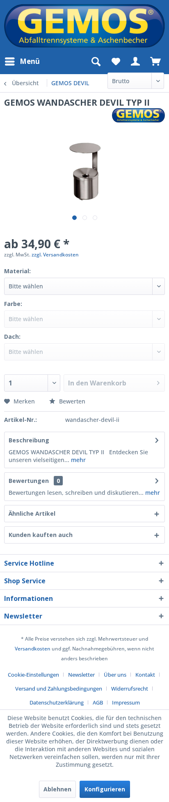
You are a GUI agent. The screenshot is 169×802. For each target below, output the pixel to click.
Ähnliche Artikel (32, 513)
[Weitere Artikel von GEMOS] (138, 115)
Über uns (115, 674)
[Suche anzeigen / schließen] (95, 61)
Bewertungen (29, 481)
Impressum (126, 702)
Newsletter (81, 674)
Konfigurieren (104, 789)
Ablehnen (57, 789)
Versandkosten (32, 648)
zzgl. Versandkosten (55, 254)
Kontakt (145, 674)
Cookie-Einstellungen (33, 674)
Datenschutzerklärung (57, 702)
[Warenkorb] (156, 61)
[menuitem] (22, 61)
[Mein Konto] (136, 61)
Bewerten (71, 401)
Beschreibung (29, 440)
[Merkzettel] (115, 61)
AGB (98, 702)
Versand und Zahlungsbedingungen (58, 688)
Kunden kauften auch (41, 535)
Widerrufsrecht (129, 688)
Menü (30, 61)
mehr (77, 460)
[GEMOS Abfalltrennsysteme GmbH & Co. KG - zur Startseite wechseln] (84, 26)
